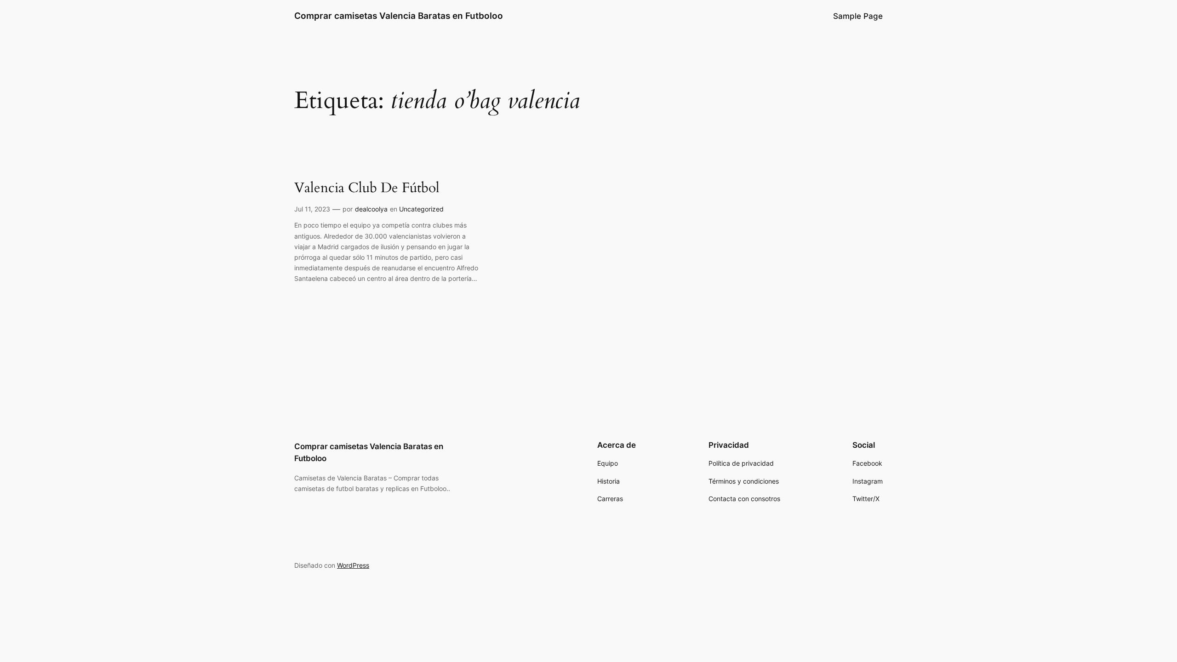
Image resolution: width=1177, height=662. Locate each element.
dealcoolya (371, 209)
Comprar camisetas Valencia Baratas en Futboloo (398, 15)
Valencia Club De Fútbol (367, 188)
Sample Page (858, 16)
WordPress (353, 565)
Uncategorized (421, 209)
